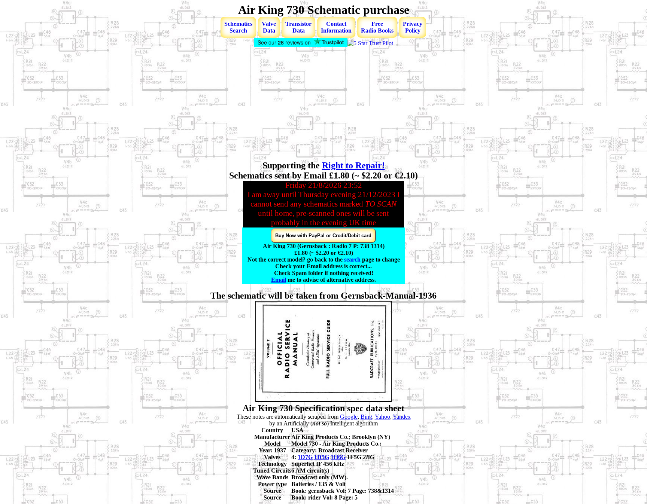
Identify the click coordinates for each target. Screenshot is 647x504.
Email (278, 280)
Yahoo (382, 416)
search (352, 259)
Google (349, 416)
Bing (366, 416)
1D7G (305, 457)
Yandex (402, 416)
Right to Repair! (353, 165)
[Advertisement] (323, 104)
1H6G (338, 457)
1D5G (321, 457)
